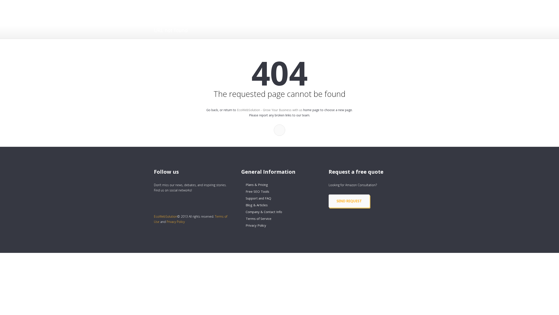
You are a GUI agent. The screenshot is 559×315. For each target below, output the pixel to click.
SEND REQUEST (349, 201)
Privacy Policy (176, 222)
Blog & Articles (257, 205)
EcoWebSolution (165, 216)
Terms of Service (258, 218)
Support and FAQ (258, 198)
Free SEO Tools (257, 191)
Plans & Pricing (257, 184)
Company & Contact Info (264, 212)
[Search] (279, 130)
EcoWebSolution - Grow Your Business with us (269, 110)
